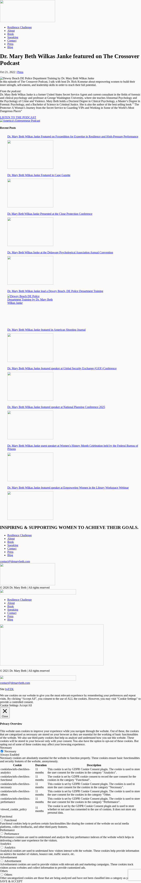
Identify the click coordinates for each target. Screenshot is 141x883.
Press (10, 43)
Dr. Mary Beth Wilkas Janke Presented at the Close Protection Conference (49, 213)
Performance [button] (7, 830)
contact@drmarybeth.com (15, 561)
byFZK (9, 689)
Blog (10, 47)
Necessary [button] (6, 747)
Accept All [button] (25, 705)
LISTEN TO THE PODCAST (18, 117)
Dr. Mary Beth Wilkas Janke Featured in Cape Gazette (38, 175)
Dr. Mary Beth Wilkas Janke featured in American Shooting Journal (46, 329)
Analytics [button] (5, 843)
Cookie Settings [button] (9, 705)
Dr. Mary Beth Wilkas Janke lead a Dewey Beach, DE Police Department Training (55, 291)
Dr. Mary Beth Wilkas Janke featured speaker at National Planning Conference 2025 (56, 407)
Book (10, 34)
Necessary (10, 751)
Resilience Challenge (19, 27)
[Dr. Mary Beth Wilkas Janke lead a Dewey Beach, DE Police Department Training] (30, 309)
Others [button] (4, 871)
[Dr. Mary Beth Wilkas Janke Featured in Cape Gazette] (30, 193)
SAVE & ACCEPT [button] (11, 881)
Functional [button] (6, 816)
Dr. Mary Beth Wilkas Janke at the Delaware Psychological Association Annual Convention (60, 252)
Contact (11, 40)
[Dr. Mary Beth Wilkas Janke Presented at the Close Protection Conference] (30, 231)
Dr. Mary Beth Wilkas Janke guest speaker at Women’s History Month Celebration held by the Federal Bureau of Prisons (72, 447)
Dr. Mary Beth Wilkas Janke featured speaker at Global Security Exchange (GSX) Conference (62, 368)
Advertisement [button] (8, 857)
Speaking (12, 37)
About (11, 30)
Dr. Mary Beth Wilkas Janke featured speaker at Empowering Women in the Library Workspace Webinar (68, 487)
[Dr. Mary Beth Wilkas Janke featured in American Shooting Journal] (30, 347)
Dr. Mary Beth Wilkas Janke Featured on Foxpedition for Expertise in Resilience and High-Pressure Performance (72, 136)
